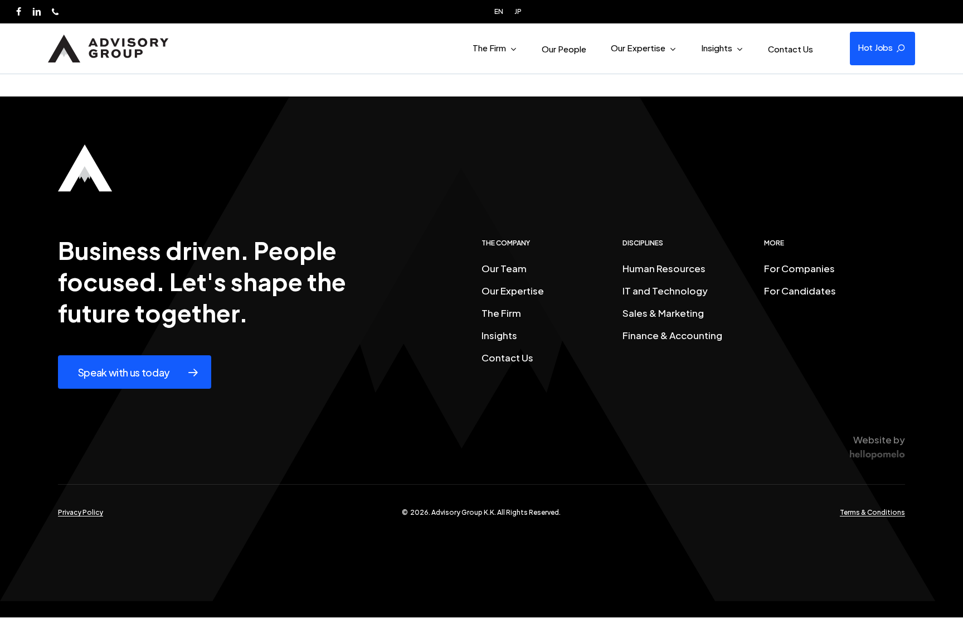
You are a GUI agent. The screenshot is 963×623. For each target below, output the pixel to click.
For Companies (799, 268)
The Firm (501, 313)
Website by (879, 439)
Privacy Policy (80, 512)
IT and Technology (665, 290)
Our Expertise (512, 290)
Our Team (504, 268)
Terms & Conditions (872, 512)
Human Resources (664, 268)
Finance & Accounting (672, 335)
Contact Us (507, 357)
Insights (499, 335)
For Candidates (800, 290)
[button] (882, 48)
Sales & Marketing (663, 313)
